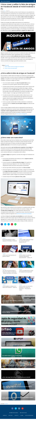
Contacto (16, 415)
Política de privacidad (29, 415)
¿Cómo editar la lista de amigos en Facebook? (14, 66)
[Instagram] (19, 408)
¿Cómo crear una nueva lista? (10, 68)
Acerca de (5, 415)
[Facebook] (12, 408)
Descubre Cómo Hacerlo (13, 412)
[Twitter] (16, 408)
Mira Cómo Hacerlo (5, 1)
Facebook (6, 403)
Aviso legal (10, 415)
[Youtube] (22, 408)
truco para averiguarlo (21, 113)
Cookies (21, 415)
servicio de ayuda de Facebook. (24, 213)
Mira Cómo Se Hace (23, 412)
